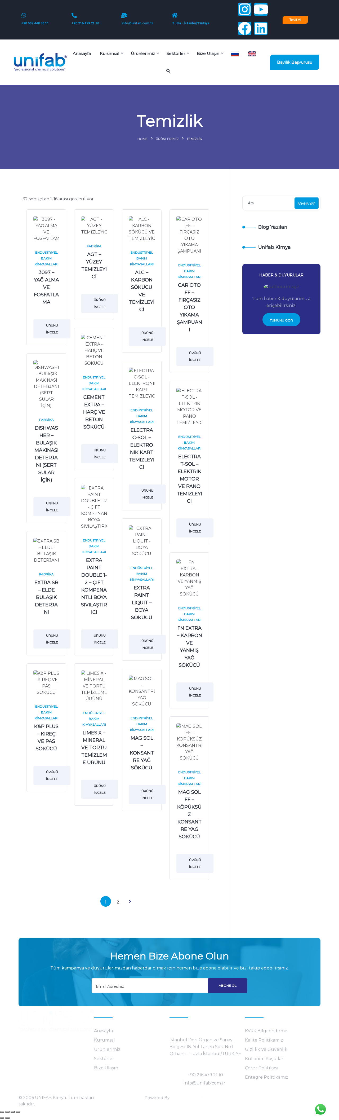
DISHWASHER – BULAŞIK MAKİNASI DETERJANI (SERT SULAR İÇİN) (46, 454)
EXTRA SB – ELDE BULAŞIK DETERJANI (46, 597)
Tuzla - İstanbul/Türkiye (190, 23)
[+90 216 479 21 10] (74, 15)
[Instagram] (244, 9)
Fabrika (94, 246)
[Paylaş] (13, 1112)
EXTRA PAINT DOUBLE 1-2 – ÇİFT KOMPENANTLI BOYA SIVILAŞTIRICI (94, 586)
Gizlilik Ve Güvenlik (266, 1049)
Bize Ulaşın (106, 1067)
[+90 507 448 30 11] (23, 15)
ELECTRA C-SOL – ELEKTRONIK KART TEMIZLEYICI (141, 448)
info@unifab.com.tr (137, 23)
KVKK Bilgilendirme (266, 1030)
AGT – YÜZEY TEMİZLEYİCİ (94, 266)
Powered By (157, 1097)
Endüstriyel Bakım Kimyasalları (46, 258)
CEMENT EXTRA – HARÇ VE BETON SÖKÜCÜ (94, 412)
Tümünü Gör (281, 320)
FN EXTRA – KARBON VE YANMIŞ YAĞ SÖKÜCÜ (189, 646)
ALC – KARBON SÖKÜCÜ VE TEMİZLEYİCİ (141, 291)
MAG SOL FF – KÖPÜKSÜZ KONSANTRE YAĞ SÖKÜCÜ (189, 814)
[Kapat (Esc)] (18, 1112)
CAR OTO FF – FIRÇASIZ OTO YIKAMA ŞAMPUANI (189, 307)
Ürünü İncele (52, 328)
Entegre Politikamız (266, 1077)
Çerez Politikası (261, 1067)
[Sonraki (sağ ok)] (7, 1118)
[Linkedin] (260, 28)
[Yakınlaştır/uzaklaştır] (2, 1112)
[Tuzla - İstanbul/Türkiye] (174, 15)
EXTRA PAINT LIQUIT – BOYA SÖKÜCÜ (141, 602)
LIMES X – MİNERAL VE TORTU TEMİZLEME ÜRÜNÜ (94, 747)
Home (142, 139)
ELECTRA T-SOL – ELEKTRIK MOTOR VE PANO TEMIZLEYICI (189, 479)
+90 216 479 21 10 (85, 23)
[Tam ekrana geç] (7, 1112)
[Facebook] (244, 28)
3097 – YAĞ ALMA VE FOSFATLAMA (46, 287)
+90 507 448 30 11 (35, 23)
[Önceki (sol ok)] (2, 1118)
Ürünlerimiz (167, 139)
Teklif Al (295, 19)
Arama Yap (306, 203)
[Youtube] (260, 9)
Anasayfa (103, 1030)
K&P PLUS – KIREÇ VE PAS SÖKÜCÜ (46, 738)
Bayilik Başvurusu (294, 62)
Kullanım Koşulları (265, 1058)
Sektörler (104, 1058)
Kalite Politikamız (264, 1040)
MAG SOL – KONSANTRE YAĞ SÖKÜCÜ (142, 753)
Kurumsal (104, 1040)
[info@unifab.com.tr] (124, 15)
